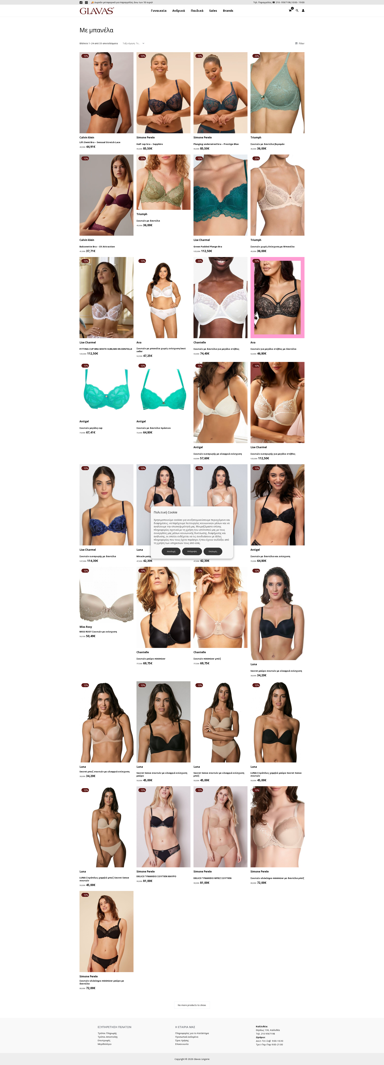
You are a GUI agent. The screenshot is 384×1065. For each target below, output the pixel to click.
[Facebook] (81, 2)
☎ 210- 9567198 (281, 2)
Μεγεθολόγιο (104, 1043)
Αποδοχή (171, 551)
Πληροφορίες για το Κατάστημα (192, 1033)
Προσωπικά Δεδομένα (186, 1036)
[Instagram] (86, 2)
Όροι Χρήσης (182, 1040)
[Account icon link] (303, 10)
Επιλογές (213, 551)
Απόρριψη (192, 551)
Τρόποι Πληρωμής (107, 1033)
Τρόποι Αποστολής (108, 1036)
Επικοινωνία (181, 1043)
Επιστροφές (104, 1040)
